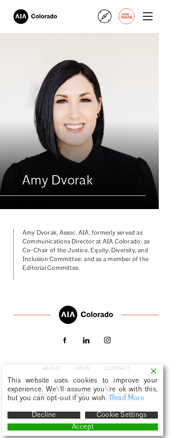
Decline (44, 415)
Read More (126, 398)
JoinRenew (126, 15)
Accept (82, 427)
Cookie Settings (121, 415)
